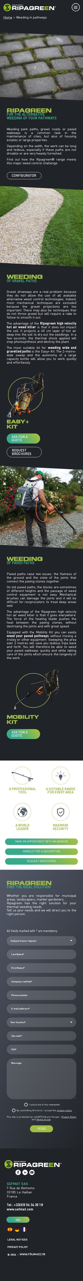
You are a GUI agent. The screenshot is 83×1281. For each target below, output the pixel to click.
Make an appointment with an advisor (41, 841)
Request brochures (21, 451)
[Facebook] (18, 1172)
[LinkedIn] (25, 1172)
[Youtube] (32, 1172)
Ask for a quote (20, 438)
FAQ (18, 1219)
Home (7, 17)
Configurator (24, 175)
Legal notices (17, 1239)
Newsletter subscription (41, 851)
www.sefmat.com (20, 1209)
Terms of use (43, 1119)
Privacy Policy (68, 1116)
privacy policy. (64, 1110)
